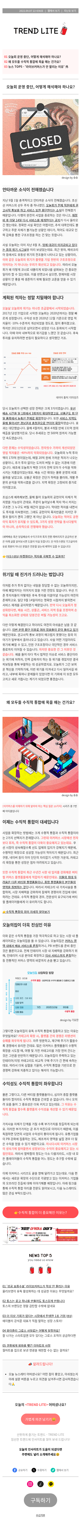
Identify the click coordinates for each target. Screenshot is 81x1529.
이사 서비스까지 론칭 (58, 955)
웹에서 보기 (54, 10)
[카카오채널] (51, 1484)
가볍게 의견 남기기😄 (40, 1419)
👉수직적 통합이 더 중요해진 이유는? (40, 1212)
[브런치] (40, 1484)
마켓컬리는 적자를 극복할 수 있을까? (35, 556)
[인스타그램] (30, 1484)
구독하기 (40, 1500)
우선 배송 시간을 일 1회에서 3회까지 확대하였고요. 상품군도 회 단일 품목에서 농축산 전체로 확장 (40, 413)
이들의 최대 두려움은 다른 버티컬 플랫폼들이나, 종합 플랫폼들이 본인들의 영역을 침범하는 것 (39, 882)
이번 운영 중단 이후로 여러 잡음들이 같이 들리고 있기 (45, 630)
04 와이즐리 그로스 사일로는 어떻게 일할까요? (31, 1330)
